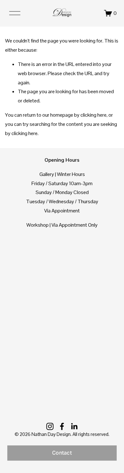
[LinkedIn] (74, 426)
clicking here (93, 115)
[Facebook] (62, 426)
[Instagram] (50, 426)
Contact (62, 453)
